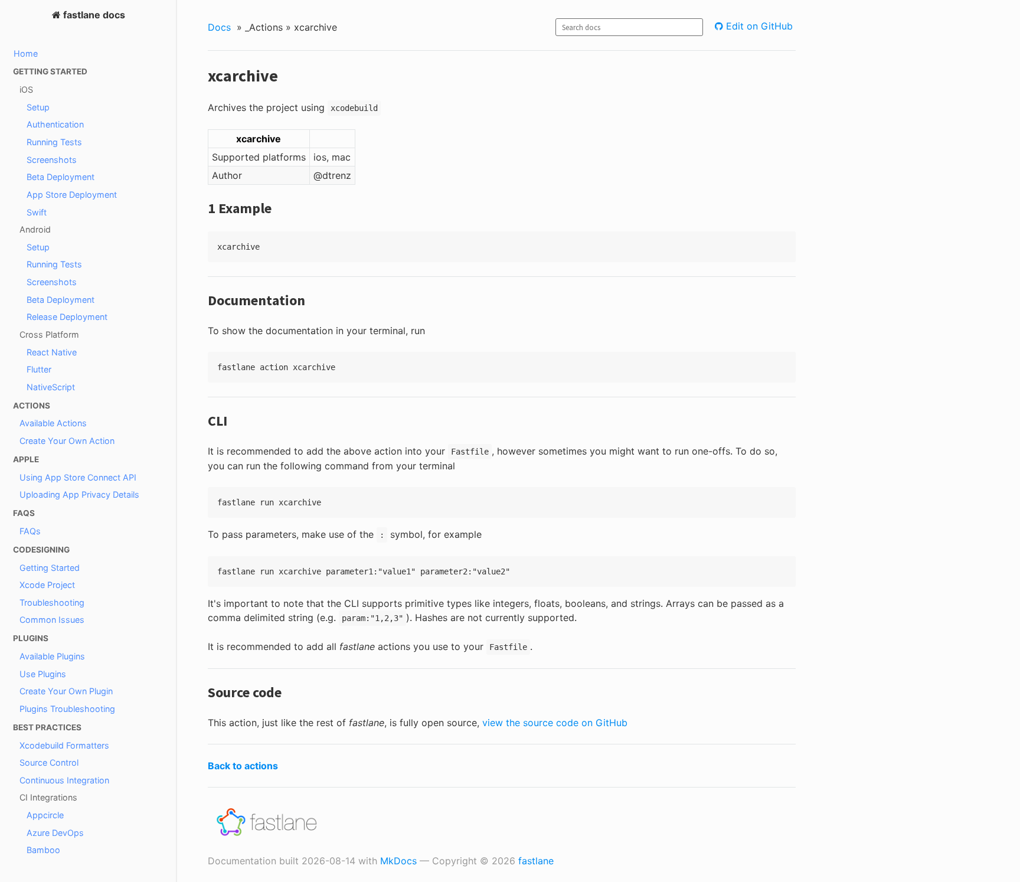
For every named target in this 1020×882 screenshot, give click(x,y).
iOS (26, 89)
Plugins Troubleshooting (67, 709)
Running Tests (54, 142)
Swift (37, 212)
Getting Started (49, 568)
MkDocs (398, 861)
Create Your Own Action (67, 441)
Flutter (39, 369)
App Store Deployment (72, 195)
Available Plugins (52, 656)
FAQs (30, 531)
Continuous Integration (64, 780)
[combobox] (629, 27)
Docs (219, 27)
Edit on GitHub (758, 26)
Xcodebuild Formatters (64, 745)
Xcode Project (47, 585)
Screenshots (52, 160)
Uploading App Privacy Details (79, 494)
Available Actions (53, 423)
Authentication (55, 124)
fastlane (536, 861)
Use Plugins (42, 674)
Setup (38, 107)
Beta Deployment (60, 177)
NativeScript (51, 387)
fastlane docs (93, 15)
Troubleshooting (51, 602)
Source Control (49, 762)
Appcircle (45, 815)
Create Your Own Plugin (66, 691)
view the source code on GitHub (554, 723)
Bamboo (43, 850)
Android (35, 229)
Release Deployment (67, 317)
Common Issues (51, 620)
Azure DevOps (55, 833)
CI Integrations (48, 797)
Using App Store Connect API (77, 477)
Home (26, 53)
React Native (52, 352)
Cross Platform (49, 334)
